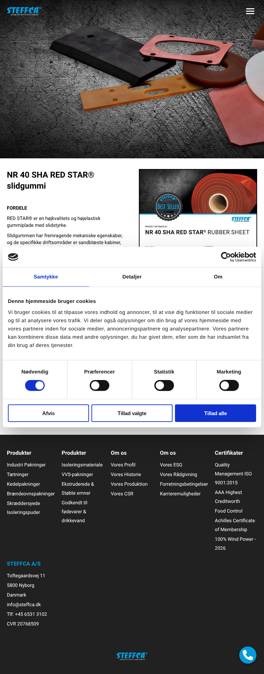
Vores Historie (126, 474)
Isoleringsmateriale (82, 465)
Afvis (48, 413)
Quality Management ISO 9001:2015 (233, 474)
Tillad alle (215, 413)
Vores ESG (171, 465)
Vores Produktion (129, 484)
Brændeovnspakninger (31, 494)
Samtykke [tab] (46, 277)
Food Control (228, 511)
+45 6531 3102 (31, 614)
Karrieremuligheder (180, 494)
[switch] (99, 385)
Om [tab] (218, 277)
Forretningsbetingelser (184, 484)
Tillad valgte (132, 413)
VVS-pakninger (77, 474)
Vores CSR (122, 494)
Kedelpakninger (23, 484)
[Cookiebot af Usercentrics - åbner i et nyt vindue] (226, 257)
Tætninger (18, 474)
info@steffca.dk (24, 604)
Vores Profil (123, 465)
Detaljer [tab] (132, 277)
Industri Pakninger (26, 465)
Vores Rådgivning (178, 474)
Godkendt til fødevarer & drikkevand (74, 511)
